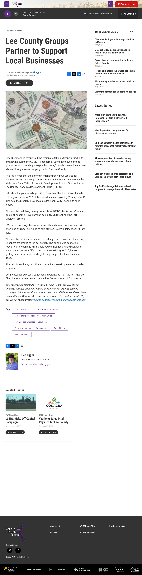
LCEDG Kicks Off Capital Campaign (20, 420)
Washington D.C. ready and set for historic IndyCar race (112, 132)
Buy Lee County (22, 334)
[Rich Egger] (12, 361)
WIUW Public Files (87, 533)
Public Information (117, 526)
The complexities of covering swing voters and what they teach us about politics (113, 161)
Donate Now (127, 4)
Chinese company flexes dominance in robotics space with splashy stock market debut (115, 145)
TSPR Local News (14, 30)
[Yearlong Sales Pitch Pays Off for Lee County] (54, 402)
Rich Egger (36, 72)
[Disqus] (71, 478)
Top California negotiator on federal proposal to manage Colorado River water (115, 188)
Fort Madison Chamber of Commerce (31, 322)
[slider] (20, 13)
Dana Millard (59, 328)
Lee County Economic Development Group (33, 316)
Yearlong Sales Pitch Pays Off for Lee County (53, 420)
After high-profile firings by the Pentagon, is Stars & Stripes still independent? (111, 117)
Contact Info (55, 526)
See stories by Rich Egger (35, 364)
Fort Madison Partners (48, 309)
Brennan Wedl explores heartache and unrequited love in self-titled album (114, 175)
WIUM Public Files (87, 526)
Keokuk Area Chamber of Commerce (31, 328)
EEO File (53, 533)
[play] (7, 14)
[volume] (16, 14)
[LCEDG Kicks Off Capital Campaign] (21, 402)
